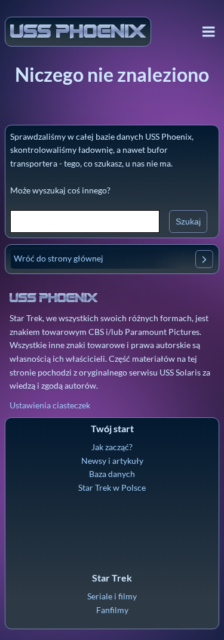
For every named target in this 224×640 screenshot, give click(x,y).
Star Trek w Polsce (112, 487)
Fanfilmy (112, 610)
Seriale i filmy (112, 596)
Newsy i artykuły (112, 461)
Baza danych (112, 474)
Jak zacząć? (112, 447)
